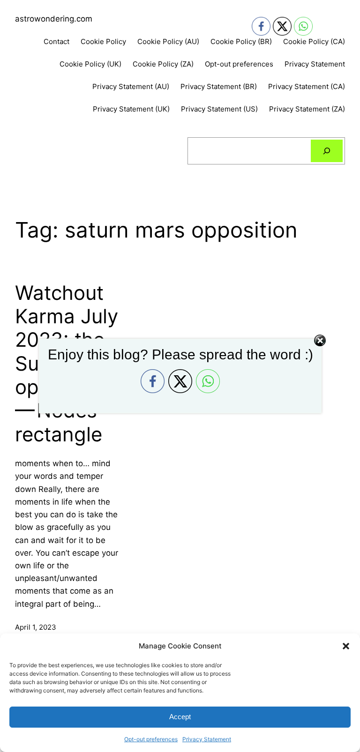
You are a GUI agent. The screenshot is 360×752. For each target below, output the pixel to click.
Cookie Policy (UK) (90, 64)
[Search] (327, 151)
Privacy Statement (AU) (130, 86)
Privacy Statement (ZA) (307, 108)
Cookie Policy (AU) (168, 41)
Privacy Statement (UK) (131, 108)
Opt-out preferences (151, 739)
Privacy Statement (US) (219, 108)
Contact (56, 41)
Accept (180, 717)
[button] (346, 646)
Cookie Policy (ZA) (163, 64)
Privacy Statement (206, 739)
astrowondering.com (53, 18)
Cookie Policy (103, 41)
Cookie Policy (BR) (241, 41)
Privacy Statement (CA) (306, 86)
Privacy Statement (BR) (218, 86)
